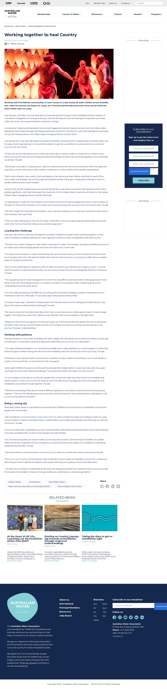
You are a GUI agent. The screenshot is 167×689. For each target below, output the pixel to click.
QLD (105, 608)
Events (118, 14)
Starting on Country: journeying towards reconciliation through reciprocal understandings (62, 540)
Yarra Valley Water (57, 482)
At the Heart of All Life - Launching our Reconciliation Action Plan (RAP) (24, 538)
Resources (97, 14)
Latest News (20, 26)
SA (95, 612)
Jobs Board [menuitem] (65, 615)
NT (95, 608)
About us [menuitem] (64, 600)
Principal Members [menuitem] (69, 608)
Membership (43, 14)
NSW (105, 604)
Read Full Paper (14, 561)
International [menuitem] (66, 604)
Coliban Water (14, 482)
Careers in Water (70, 14)
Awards (137, 14)
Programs (156, 14)
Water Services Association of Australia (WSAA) (29, 486)
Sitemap (116, 684)
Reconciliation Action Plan (70, 486)
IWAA (96, 620)
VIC (95, 616)
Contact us (117, 636)
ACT (95, 604)
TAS (104, 612)
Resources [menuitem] (65, 611)
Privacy (107, 684)
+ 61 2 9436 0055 (126, 630)
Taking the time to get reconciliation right (97, 537)
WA (104, 616)
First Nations (34, 482)
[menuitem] (87, 3)
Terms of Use (97, 684)
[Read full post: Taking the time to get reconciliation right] (99, 518)
